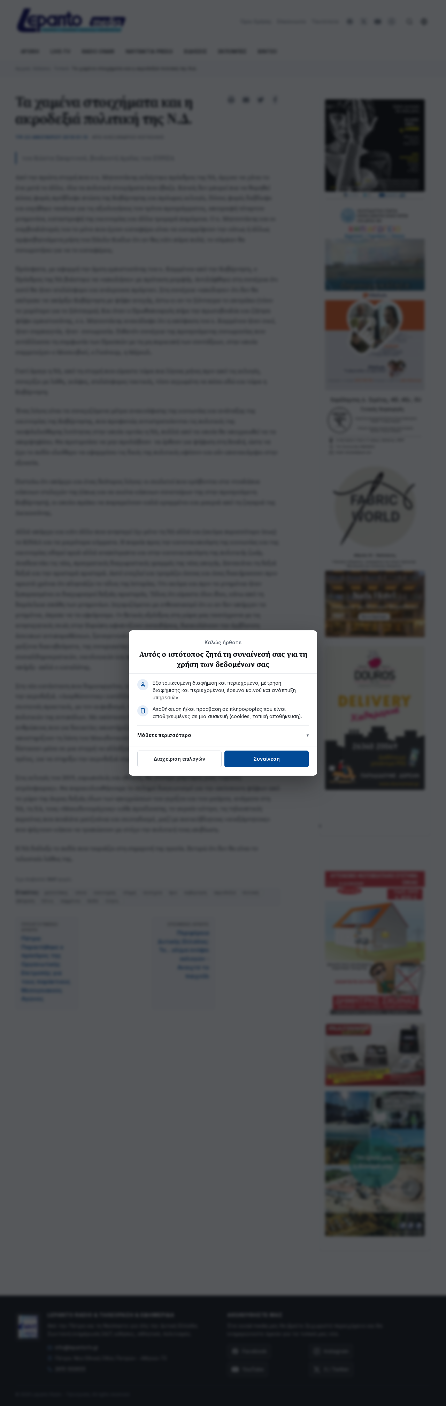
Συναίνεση (266, 759)
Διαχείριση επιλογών (179, 759)
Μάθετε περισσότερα (164, 735)
